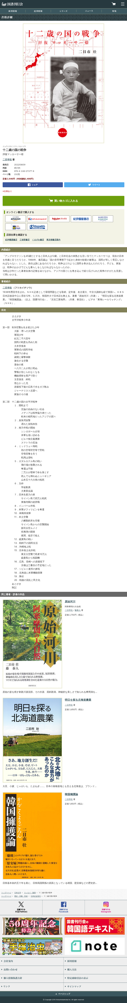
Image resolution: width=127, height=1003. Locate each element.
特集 (114, 11)
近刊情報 (38, 11)
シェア (35, 184)
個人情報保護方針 (32, 978)
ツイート (96, 184)
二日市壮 (7, 159)
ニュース (89, 11)
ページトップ (64, 994)
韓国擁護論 (71, 794)
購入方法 (95, 970)
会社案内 (32, 961)
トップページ (6, 893)
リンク (32, 987)
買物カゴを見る (114, 4)
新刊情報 (12, 11)
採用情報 (95, 961)
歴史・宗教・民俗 (21, 896)
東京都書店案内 (53, 239)
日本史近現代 (36, 896)
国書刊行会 (12, 4)
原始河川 (70, 601)
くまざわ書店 (38, 239)
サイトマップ (95, 987)
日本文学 (17, 893)
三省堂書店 (25, 239)
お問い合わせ (32, 970)
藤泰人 (78, 610)
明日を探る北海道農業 (78, 699)
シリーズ (63, 11)
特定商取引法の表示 (95, 978)
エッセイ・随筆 (30, 893)
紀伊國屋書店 (11, 239)
